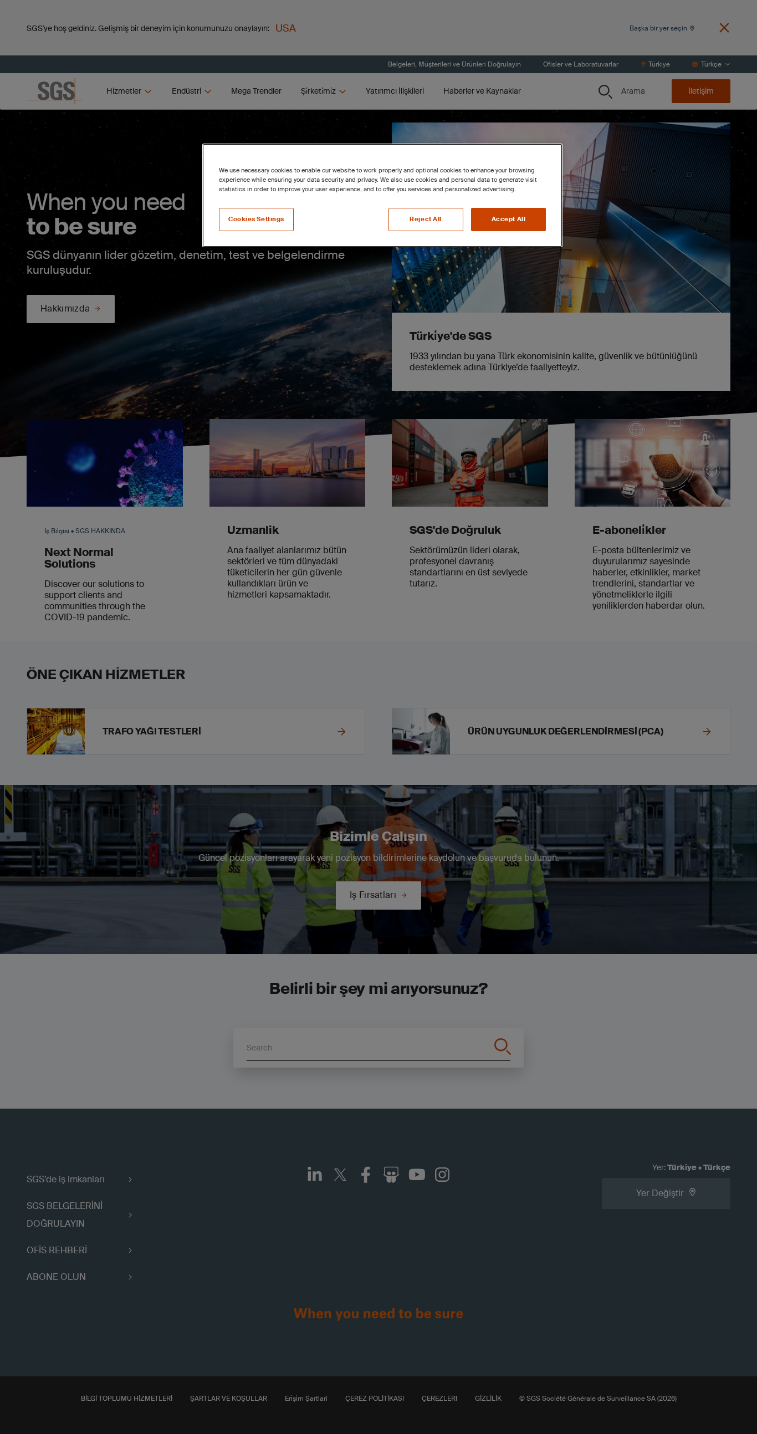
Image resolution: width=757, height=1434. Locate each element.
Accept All (509, 219)
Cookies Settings (256, 219)
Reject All (426, 219)
